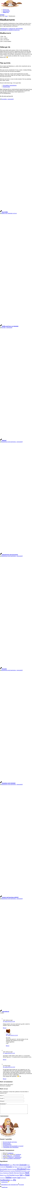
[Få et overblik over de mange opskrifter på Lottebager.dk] (9, 1136)
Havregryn (10, 1169)
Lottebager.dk (4, 1182)
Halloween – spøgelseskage (13, 1155)
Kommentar (3, 1103)
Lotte (4, 1155)
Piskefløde (12, 1175)
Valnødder (14, 1177)
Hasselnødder (3, 1169)
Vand (18, 1177)
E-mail (2, 1098)
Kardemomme (7, 1171)
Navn (1, 1095)
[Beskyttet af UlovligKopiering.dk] (8, 1182)
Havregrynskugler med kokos (10, 1142)
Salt (21, 1175)
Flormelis (9, 1166)
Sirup (24, 1175)
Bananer (11, 1164)
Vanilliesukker (5, 1180)
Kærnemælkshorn (7, 1144)
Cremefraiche (3, 1166)
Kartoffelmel (13, 1171)
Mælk (27, 1173)
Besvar (4, 1027)
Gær (29, 1167)
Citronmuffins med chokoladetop (10, 1147)
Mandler (11, 1173)
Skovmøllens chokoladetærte (10, 85)
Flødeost (16, 1166)
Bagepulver (4, 1165)
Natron (2, 1175)
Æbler (11, 1180)
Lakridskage (10, 1153)
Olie (8, 1175)
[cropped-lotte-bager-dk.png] (11, 7)
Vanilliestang (23, 1177)
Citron (28, 1164)
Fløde (13, 1166)
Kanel (1, 1171)
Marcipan (16, 1173)
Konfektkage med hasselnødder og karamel (13, 1146)
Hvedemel (21, 1169)
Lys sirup (28, 1171)
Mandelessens (6, 1172)
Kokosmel (18, 1171)
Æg (14, 1180)
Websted (2, 1101)
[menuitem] (17, 9)
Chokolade (23, 1165)
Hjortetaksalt (14, 1169)
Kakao (28, 1169)
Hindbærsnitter (6, 86)
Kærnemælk (23, 1171)
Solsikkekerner (2, 1177)
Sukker (8, 1177)
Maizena (1, 1172)
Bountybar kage (6, 1143)
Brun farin (16, 1165)
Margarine (22, 1173)
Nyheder (2, 14)
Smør (27, 1175)
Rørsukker (17, 1175)
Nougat (5, 1175)
